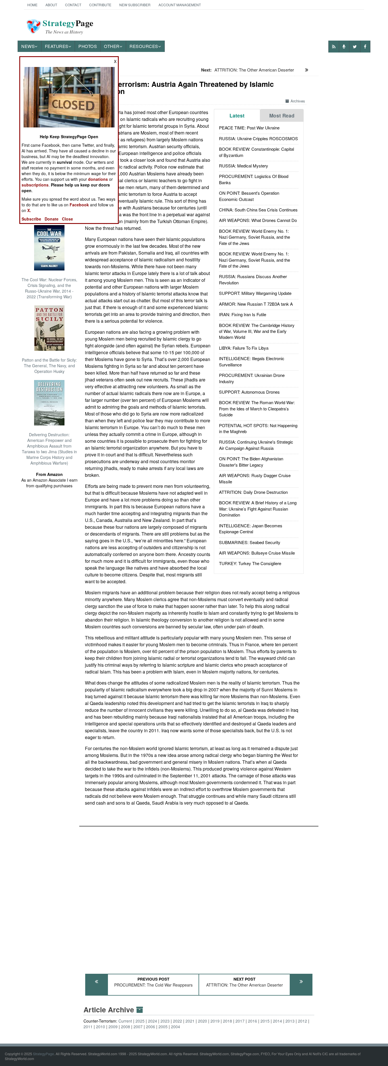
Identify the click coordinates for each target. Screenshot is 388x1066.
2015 (265, 1021)
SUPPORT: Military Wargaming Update (255, 293)
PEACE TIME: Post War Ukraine (249, 128)
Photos (87, 46)
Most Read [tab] (282, 115)
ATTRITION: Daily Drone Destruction (253, 492)
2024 (152, 1021)
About (51, 4)
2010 (100, 1026)
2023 (165, 1021)
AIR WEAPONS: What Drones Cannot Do (258, 220)
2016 (252, 1021)
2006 (150, 1026)
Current (125, 1021)
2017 (240, 1021)
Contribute (100, 4)
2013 (290, 1021)
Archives (298, 101)
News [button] (28, 46)
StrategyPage (43, 1053)
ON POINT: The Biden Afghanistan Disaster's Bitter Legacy (251, 461)
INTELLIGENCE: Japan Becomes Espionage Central (250, 528)
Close (67, 219)
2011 (88, 1026)
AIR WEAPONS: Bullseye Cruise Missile (257, 553)
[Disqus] (198, 897)
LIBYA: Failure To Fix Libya (243, 348)
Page (68, 26)
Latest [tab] (237, 115)
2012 (302, 1021)
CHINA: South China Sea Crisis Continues (258, 210)
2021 (190, 1021)
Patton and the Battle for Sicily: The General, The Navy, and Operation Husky (49, 365)
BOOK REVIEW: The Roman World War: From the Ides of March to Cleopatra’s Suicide (257, 408)
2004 (175, 1026)
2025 (140, 1021)
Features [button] (56, 46)
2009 (113, 1026)
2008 (125, 1026)
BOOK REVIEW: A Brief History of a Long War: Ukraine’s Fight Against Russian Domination (258, 509)
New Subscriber (135, 4)
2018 (227, 1021)
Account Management (179, 4)
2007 (138, 1026)
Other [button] (112, 46)
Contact (73, 4)
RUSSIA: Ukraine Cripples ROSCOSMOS (258, 138)
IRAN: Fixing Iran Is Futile (242, 314)
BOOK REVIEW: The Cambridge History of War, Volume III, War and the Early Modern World (257, 331)
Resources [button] (144, 46)
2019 (215, 1021)
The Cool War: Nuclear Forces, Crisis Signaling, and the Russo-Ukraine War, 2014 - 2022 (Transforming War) (49, 288)
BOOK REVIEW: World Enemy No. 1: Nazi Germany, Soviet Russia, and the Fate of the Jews (254, 237)
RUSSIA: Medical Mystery (243, 166)
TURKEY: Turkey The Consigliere (250, 563)
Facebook (79, 204)
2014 (277, 1021)
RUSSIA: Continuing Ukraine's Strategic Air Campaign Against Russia (256, 445)
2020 (202, 1021)
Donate (52, 219)
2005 (163, 1026)
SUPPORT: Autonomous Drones (249, 392)
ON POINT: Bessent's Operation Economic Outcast (249, 196)
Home (32, 4)
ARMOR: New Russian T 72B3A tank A (256, 304)
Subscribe (31, 219)
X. (29, 210)
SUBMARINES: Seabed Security (249, 542)
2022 (177, 1021)
